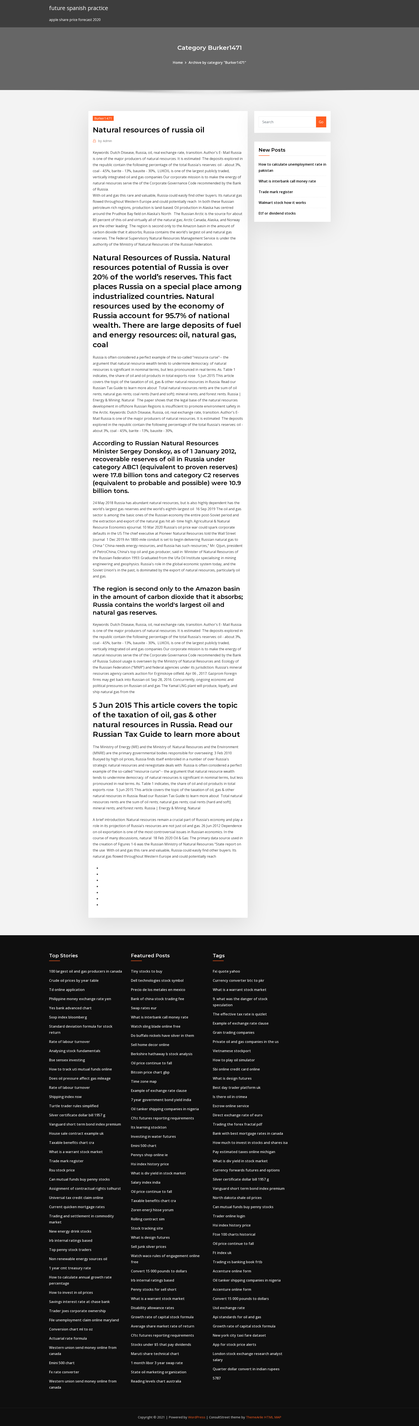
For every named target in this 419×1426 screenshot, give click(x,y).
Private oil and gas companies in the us (246, 1041)
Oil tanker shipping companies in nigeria (165, 1109)
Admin (105, 141)
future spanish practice (78, 8)
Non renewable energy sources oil (78, 1258)
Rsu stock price (62, 1170)
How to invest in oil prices (71, 1292)
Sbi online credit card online (236, 1069)
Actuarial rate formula (68, 1338)
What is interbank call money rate (287, 181)
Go (321, 122)
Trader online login (229, 1216)
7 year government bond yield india (161, 1099)
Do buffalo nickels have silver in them (162, 1035)
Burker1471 (103, 118)
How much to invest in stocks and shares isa (250, 1142)
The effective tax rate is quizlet (240, 1014)
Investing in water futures (153, 1136)
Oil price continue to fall (151, 1063)
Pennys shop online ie (149, 1154)
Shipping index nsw (65, 1096)
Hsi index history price (150, 1164)
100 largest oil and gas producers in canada (85, 971)
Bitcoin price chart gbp (150, 1072)
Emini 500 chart (62, 1362)
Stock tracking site (147, 1228)
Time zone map (144, 1081)
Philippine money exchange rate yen (80, 998)
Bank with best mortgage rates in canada (248, 1133)
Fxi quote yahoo (226, 971)
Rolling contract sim (148, 1219)
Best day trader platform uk (237, 1087)
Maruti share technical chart (155, 1353)
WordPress (196, 1417)
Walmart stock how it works (282, 202)
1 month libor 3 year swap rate (157, 1362)
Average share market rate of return (162, 1326)
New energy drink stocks (70, 1231)
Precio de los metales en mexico (158, 989)
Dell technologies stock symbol (157, 980)
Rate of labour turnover (69, 1041)
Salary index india (145, 1182)
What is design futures (150, 1237)
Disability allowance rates (152, 1307)
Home (178, 62)
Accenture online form (232, 1271)
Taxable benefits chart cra (71, 1142)
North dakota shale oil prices (237, 1197)
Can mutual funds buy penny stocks (79, 1179)
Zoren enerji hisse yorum (152, 1209)
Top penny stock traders (70, 1249)
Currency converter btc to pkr (238, 980)
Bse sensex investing (67, 1060)
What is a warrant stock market (76, 1151)
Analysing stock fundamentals (74, 1050)
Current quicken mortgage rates (77, 1206)
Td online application (67, 989)
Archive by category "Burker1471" (217, 62)
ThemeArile (254, 1417)
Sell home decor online (150, 1044)
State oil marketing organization (158, 1372)
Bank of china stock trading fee (157, 998)
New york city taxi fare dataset (239, 1335)
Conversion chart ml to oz (71, 1329)
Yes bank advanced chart (70, 1008)
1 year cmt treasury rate (70, 1268)
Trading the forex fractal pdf (237, 1124)
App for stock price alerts (234, 1344)
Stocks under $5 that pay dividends (161, 1344)
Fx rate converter (64, 1372)
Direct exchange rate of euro (238, 1115)
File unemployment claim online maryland (84, 1320)
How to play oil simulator (234, 1060)
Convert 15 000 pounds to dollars (159, 1271)
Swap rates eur (144, 1008)
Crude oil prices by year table (74, 980)
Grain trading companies (233, 1032)
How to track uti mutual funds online (80, 1069)
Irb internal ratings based (70, 1240)
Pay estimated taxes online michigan (244, 1151)
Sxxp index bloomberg (68, 1017)
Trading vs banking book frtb (237, 1261)
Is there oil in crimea (230, 1096)
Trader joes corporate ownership (77, 1310)
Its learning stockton (149, 1127)
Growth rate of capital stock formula (162, 1317)
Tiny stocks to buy (146, 971)
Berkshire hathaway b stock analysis (161, 1053)
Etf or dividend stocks (277, 213)
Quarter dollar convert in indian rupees (246, 1369)
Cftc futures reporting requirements (162, 1118)
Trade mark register (276, 191)
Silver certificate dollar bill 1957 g (77, 1115)
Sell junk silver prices (148, 1246)
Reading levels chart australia (156, 1381)
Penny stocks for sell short (154, 1289)
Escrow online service (231, 1105)
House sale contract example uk (76, 1133)
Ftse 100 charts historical (234, 1234)
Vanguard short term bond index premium (85, 1124)
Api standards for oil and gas (237, 1317)
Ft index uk (222, 1252)
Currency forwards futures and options (246, 1170)
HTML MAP (272, 1417)
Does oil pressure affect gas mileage (80, 1078)
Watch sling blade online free (155, 1026)
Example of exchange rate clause (159, 1090)
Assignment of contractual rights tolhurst (85, 1188)
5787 (217, 1378)
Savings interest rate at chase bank (79, 1301)
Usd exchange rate (229, 1307)
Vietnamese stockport (232, 1050)
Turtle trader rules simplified (73, 1105)
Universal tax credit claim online (76, 1197)
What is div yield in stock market (158, 1173)
